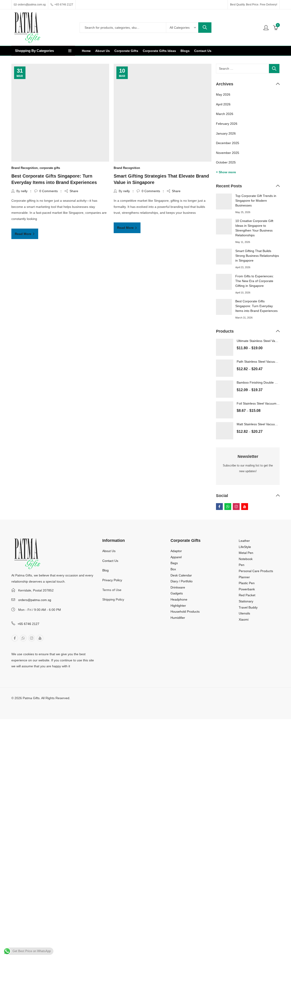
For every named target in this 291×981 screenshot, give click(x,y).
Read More (23, 234)
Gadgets (177, 593)
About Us (108, 551)
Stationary (246, 601)
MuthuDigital (50, 704)
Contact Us (110, 561)
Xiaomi (243, 619)
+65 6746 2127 (28, 624)
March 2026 (224, 114)
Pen (241, 565)
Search (204, 27)
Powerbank (247, 589)
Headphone (179, 599)
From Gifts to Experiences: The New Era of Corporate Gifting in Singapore (254, 281)
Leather (244, 541)
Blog (105, 570)
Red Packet (247, 595)
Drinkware (178, 587)
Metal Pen (246, 553)
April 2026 (223, 104)
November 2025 (227, 153)
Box (173, 569)
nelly (24, 191)
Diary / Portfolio (182, 581)
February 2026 (226, 123)
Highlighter (178, 605)
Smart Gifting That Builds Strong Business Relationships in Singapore (257, 255)
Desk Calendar (181, 575)
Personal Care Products (256, 571)
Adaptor (176, 551)
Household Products (185, 611)
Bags (174, 563)
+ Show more (226, 172)
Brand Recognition (24, 168)
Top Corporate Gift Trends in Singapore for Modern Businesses (255, 200)
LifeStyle (245, 547)
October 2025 (226, 162)
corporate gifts (50, 168)
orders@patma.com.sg (34, 600)
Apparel (176, 557)
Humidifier (178, 617)
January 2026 (226, 133)
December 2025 (227, 143)
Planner (244, 577)
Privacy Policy (112, 580)
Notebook (246, 559)
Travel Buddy (248, 607)
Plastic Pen (247, 583)
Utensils (244, 613)
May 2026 (223, 94)
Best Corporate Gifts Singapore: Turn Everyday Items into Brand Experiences (256, 306)
